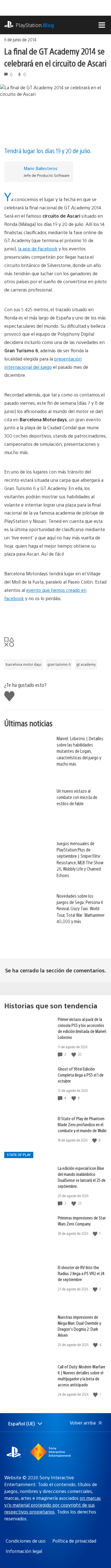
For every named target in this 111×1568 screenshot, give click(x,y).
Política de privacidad (74, 1541)
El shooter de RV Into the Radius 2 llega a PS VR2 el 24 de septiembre (81, 1273)
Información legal (24, 1551)
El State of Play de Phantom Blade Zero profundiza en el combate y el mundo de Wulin (82, 1124)
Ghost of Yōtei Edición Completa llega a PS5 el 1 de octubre (81, 1074)
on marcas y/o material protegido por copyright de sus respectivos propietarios (52, 1505)
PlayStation (35, 25)
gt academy (86, 664)
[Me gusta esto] (74, 1054)
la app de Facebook (37, 249)
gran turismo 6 (59, 664)
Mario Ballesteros (40, 168)
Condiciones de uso (26, 1541)
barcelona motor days (24, 664)
